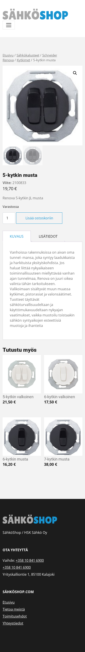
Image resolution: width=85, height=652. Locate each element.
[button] (75, 73)
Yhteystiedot (13, 623)
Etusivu (8, 55)
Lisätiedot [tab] (48, 236)
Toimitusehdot (15, 616)
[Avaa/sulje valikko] (9, 25)
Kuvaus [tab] (17, 236)
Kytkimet (23, 60)
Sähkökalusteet (28, 55)
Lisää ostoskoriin (39, 218)
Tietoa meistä (14, 609)
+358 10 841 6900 (30, 560)
